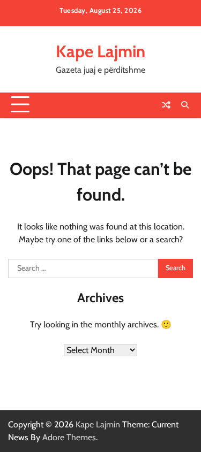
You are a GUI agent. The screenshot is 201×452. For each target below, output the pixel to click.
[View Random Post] (166, 105)
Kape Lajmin (100, 51)
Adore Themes (69, 437)
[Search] (185, 105)
